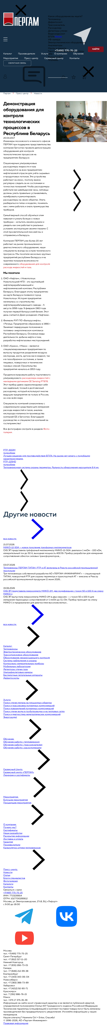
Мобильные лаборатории (17, 666)
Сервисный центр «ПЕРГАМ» (18, 772)
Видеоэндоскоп (56, 34)
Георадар (53, 60)
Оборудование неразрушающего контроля (26, 658)
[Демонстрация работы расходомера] (77, 150)
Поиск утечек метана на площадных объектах (27, 703)
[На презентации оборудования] (74, 144)
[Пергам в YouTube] (24, 948)
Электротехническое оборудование (67, 43)
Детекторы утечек (57, 31)
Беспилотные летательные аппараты (22, 675)
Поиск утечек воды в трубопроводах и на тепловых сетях (34, 711)
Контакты (8, 887)
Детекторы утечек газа (15, 669)
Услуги (7, 700)
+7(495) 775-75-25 (13, 893)
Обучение (8, 739)
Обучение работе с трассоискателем (22, 745)
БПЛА (51, 37)
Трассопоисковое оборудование (20, 655)
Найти (95, 49)
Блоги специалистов (14, 878)
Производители (11, 845)
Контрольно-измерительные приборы (23, 664)
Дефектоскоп (55, 22)
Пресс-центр (10, 869)
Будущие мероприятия (15, 800)
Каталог (8, 646)
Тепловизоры (10, 649)
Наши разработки (12, 833)
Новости (7, 872)
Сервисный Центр (13, 769)
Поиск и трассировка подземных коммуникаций (28, 706)
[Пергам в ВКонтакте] (66, 926)
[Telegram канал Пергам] (24, 926)
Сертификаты (10, 830)
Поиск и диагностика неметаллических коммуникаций (31, 714)
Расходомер (54, 28)
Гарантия (8, 842)
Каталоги (8, 884)
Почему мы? (9, 827)
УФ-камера (54, 40)
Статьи (6, 875)
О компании (10, 825)
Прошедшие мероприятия (17, 803)
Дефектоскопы (11, 678)
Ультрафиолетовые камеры (18, 672)
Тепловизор (54, 19)
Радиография (55, 57)
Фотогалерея (10, 881)
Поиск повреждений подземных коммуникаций (28, 709)
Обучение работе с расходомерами (22, 748)
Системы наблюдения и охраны (20, 661)
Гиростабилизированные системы (66, 51)
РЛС (50, 54)
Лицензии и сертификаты (16, 775)
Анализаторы (55, 45)
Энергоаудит (10, 717)
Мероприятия (11, 797)
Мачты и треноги (57, 48)
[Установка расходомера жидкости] (75, 153)
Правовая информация (15, 1023)
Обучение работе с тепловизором (21, 742)
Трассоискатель (56, 25)
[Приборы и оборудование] (71, 147)
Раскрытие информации (16, 836)
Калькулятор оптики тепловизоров (22, 848)
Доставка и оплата (13, 839)
